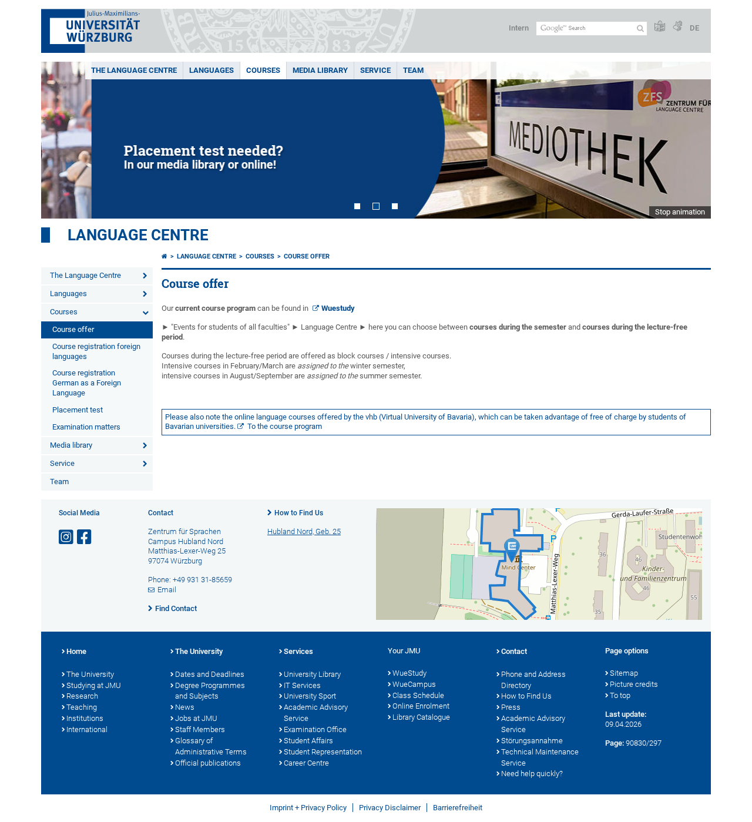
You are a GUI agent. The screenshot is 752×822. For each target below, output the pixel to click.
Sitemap (624, 673)
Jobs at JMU (196, 718)
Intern (519, 28)
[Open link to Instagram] (67, 537)
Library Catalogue (421, 717)
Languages (211, 70)
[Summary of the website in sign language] (677, 27)
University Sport (310, 696)
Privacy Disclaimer (390, 807)
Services (298, 651)
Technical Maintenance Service (540, 757)
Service (375, 70)
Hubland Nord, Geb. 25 (304, 531)
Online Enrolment (420, 706)
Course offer (73, 329)
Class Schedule (418, 695)
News (184, 707)
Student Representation (323, 751)
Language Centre (138, 235)
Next (690, 140)
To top (620, 695)
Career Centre (306, 763)
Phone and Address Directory (533, 680)
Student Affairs (308, 740)
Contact (514, 651)
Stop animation (680, 211)
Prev (61, 140)
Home (76, 651)
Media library (320, 70)
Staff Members (200, 729)
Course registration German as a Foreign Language (86, 382)
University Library (312, 674)
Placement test (77, 409)
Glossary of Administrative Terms (211, 746)
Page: (614, 743)
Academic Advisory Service (316, 713)
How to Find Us (298, 513)
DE (694, 28)
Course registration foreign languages (96, 351)
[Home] (164, 256)
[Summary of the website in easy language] (659, 27)
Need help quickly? (532, 773)
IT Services (302, 685)
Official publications (208, 763)
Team (413, 70)
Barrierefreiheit (457, 807)
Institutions (84, 718)
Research (82, 696)
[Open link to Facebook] (85, 537)
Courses (263, 70)
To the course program (284, 426)
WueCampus (414, 684)
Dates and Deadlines (209, 674)
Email (166, 589)
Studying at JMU (93, 685)
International (87, 729)
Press (511, 707)
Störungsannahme (532, 740)
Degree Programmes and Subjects (210, 691)
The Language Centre (134, 70)
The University (90, 674)
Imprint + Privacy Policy (308, 807)
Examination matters (86, 426)
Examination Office (315, 729)
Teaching (81, 707)
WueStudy (409, 673)
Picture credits (634, 684)
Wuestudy (338, 308)
